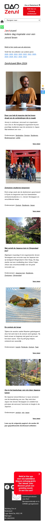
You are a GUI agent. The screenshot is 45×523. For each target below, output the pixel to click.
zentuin (18, 412)
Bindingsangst (10, 138)
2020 (34, 54)
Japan (32, 205)
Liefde (18, 138)
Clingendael (17, 275)
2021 (29, 54)
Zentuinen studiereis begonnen (17, 188)
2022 (25, 54)
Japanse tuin (20, 273)
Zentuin (27, 135)
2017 (16, 57)
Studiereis (34, 135)
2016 (20, 57)
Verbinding (19, 135)
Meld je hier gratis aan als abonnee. (18, 47)
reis (23, 412)
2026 (6, 54)
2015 (25, 57)
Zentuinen (8, 275)
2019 (6, 57)
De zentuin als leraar (13, 327)
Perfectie (24, 347)
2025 (11, 54)
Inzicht (18, 347)
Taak (37, 347)
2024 (16, 54)
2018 (11, 57)
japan (27, 412)
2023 (20, 54)
